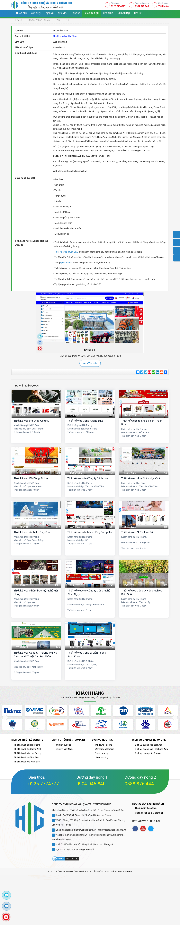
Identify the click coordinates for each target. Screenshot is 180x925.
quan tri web (66, 262)
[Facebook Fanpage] (135, 828)
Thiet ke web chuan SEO (66, 251)
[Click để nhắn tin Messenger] (6, 895)
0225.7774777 (43, 783)
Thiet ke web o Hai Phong (65, 36)
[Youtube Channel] (143, 828)
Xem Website (90, 363)
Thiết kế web (116, 871)
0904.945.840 (91, 783)
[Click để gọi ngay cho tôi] (6, 917)
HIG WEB (127, 871)
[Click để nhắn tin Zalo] (6, 906)
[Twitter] (151, 828)
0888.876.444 (139, 783)
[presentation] (5, 717)
